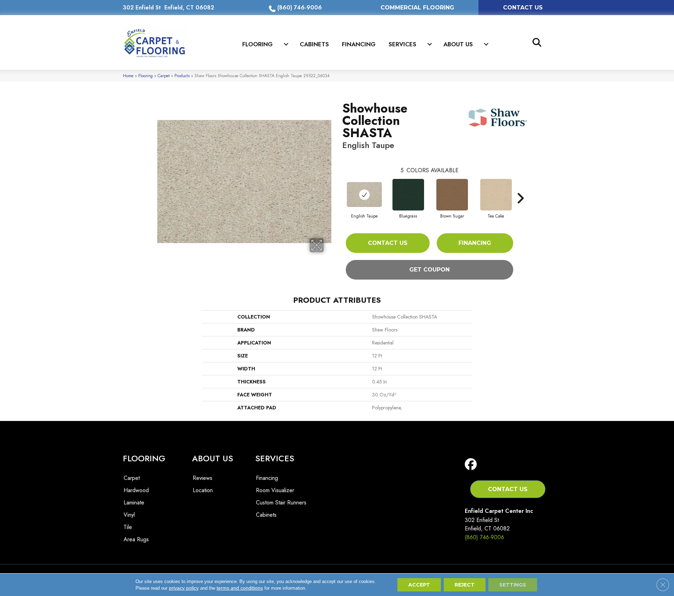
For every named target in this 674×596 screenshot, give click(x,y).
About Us (458, 44)
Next (520, 187)
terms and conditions (240, 588)
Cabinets (314, 44)
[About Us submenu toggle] (486, 44)
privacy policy (184, 588)
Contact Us (388, 243)
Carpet (164, 76)
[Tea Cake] (496, 194)
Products (182, 76)
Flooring (257, 44)
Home (128, 76)
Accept (419, 585)
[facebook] (472, 464)
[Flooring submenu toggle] (286, 44)
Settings (512, 585)
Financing (359, 44)
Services (402, 44)
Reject (465, 585)
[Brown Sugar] (452, 194)
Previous (338, 187)
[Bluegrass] (408, 194)
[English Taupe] (364, 194)
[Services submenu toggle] (430, 44)
